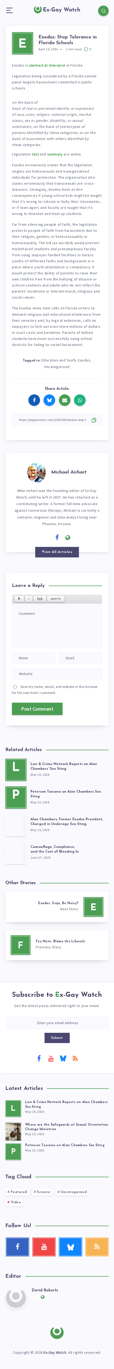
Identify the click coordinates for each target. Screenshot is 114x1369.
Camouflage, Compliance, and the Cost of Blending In (54, 849)
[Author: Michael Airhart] (36, 471)
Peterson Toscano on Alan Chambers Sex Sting (64, 1145)
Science (44, 1192)
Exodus (84, 360)
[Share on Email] (65, 400)
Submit (57, 1038)
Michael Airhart (69, 472)
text (35, 154)
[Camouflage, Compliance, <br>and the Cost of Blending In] (16, 853)
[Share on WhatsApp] (80, 400)
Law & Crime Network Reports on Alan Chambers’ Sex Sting (63, 766)
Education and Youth (59, 360)
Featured (19, 1192)
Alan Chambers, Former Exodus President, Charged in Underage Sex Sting (66, 822)
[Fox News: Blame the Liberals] (57, 945)
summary (55, 154)
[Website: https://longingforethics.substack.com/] (68, 537)
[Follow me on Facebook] (57, 537)
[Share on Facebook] (34, 400)
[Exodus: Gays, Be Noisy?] (57, 907)
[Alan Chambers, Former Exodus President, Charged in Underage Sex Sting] (16, 825)
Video (16, 1202)
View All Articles (57, 552)
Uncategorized (57, 366)
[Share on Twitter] (49, 400)
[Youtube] (51, 1058)
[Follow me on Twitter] (46, 537)
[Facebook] (39, 1058)
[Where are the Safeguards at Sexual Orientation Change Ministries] (13, 1131)
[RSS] (75, 1058)
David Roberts (45, 1290)
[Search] (103, 11)
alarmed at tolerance (47, 65)
